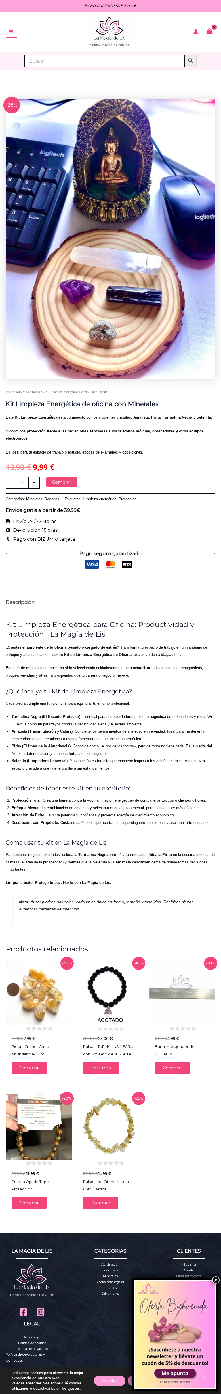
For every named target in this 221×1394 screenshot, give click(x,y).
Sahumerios (110, 1294)
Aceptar (109, 1380)
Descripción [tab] (20, 602)
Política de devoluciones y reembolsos (25, 1357)
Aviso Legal (32, 1337)
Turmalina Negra (26, 716)
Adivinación (110, 1264)
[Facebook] (23, 1312)
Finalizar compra (189, 1276)
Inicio (9, 391)
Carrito (189, 1270)
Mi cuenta (189, 1264)
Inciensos (110, 1270)
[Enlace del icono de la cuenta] (195, 31)
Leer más (101, 1067)
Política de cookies (32, 1343)
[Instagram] (40, 1312)
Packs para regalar (110, 1282)
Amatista (19, 731)
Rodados (37, 391)
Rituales (110, 1288)
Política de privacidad (32, 1349)
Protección (127, 499)
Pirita (16, 746)
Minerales (22, 391)
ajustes (74, 1388)
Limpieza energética (99, 499)
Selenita (19, 761)
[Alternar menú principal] (11, 32)
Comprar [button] (29, 1067)
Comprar (61, 482)
